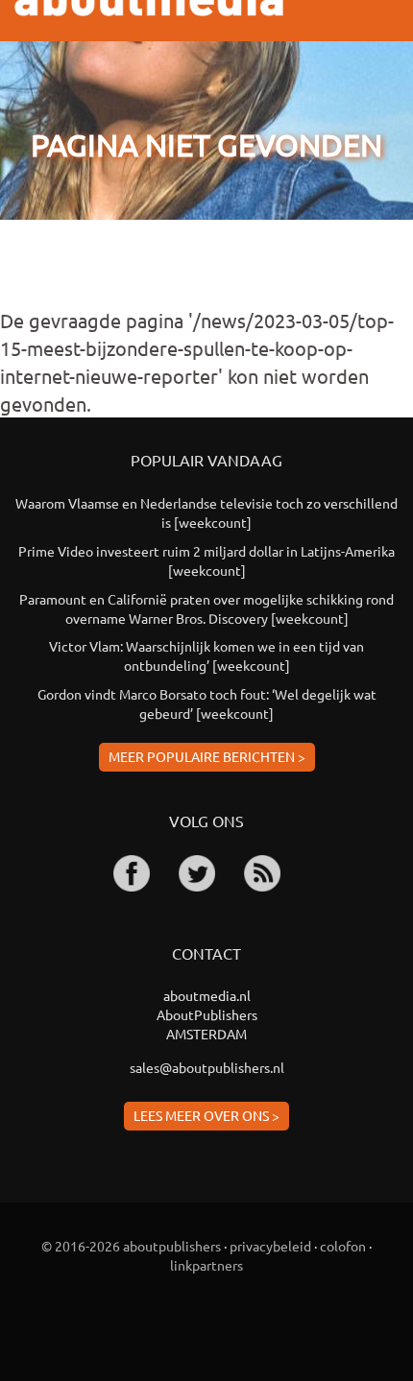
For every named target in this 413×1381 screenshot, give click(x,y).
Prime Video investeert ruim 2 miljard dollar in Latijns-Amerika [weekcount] (206, 560)
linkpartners (206, 1265)
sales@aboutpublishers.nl (207, 1067)
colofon (343, 1245)
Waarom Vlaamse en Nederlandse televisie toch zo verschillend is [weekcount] (206, 512)
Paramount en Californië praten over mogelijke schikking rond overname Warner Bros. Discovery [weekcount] (206, 608)
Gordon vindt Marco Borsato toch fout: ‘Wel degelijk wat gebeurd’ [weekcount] (207, 703)
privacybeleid (270, 1245)
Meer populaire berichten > (207, 756)
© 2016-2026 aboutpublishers (131, 1245)
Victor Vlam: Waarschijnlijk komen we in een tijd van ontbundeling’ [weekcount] (206, 655)
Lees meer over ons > (206, 1115)
